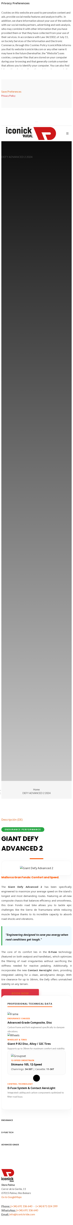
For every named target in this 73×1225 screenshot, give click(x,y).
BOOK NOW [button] (20, 993)
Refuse (15, 1208)
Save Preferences (11, 91)
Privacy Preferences (22, 1204)
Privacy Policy (52, 1194)
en (36, 121)
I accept (16, 1212)
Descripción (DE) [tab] (12, 819)
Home (36, 789)
